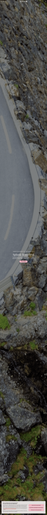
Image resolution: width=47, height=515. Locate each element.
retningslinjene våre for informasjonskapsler (10, 508)
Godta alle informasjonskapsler (36, 505)
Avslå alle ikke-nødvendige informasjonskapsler (36, 507)
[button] (46, 1)
